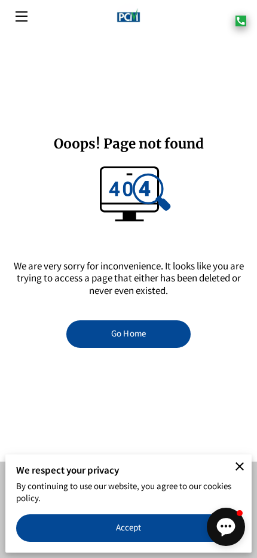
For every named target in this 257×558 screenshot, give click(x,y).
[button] (226, 527)
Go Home (128, 333)
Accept (129, 527)
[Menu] (20, 16)
